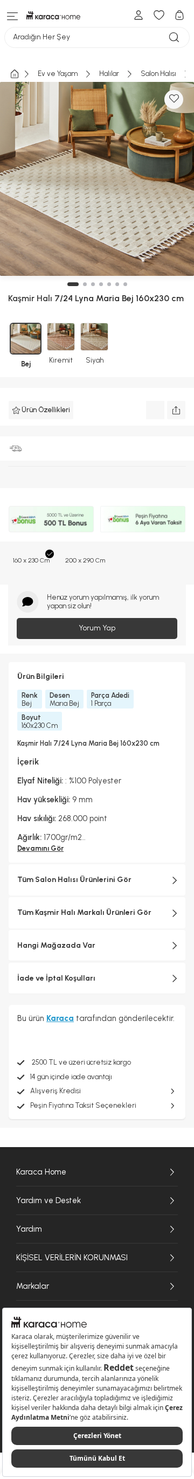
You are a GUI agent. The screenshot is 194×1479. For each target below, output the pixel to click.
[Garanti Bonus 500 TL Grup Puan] (51, 519)
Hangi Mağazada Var (56, 945)
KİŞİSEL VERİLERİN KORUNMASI (72, 1257)
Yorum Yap (97, 628)
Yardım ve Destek (48, 1200)
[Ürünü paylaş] (176, 410)
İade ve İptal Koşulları (56, 978)
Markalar (32, 1286)
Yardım (29, 1229)
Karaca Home (41, 1172)
